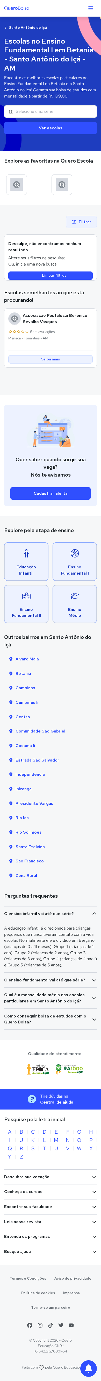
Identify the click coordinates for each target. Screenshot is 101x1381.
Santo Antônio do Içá (27, 27)
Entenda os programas (27, 1236)
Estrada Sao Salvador (37, 760)
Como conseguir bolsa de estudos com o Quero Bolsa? (45, 1019)
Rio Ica (22, 817)
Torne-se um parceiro (50, 1307)
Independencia (30, 774)
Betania (23, 673)
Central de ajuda (56, 1102)
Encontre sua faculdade (28, 1206)
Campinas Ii (27, 702)
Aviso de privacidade (72, 1278)
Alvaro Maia (27, 659)
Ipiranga (24, 789)
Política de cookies (38, 1293)
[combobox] (50, 111)
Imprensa (71, 1293)
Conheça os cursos (23, 1191)
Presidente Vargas (34, 803)
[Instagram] (40, 1325)
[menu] (90, 8)
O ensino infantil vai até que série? (39, 913)
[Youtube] (71, 1325)
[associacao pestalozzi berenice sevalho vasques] (62, 184)
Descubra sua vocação (26, 1177)
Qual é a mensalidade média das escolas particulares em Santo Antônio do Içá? (44, 998)
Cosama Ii (25, 745)
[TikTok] (50, 1325)
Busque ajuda (17, 1251)
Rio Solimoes (29, 832)
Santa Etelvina (30, 846)
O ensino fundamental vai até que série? (44, 980)
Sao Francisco (30, 861)
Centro (23, 717)
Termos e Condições (28, 1278)
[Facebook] (30, 1325)
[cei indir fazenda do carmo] (16, 184)
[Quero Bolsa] (26, 8)
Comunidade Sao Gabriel (40, 731)
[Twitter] (61, 1325)
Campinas (25, 687)
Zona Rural (26, 875)
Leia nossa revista (22, 1221)
